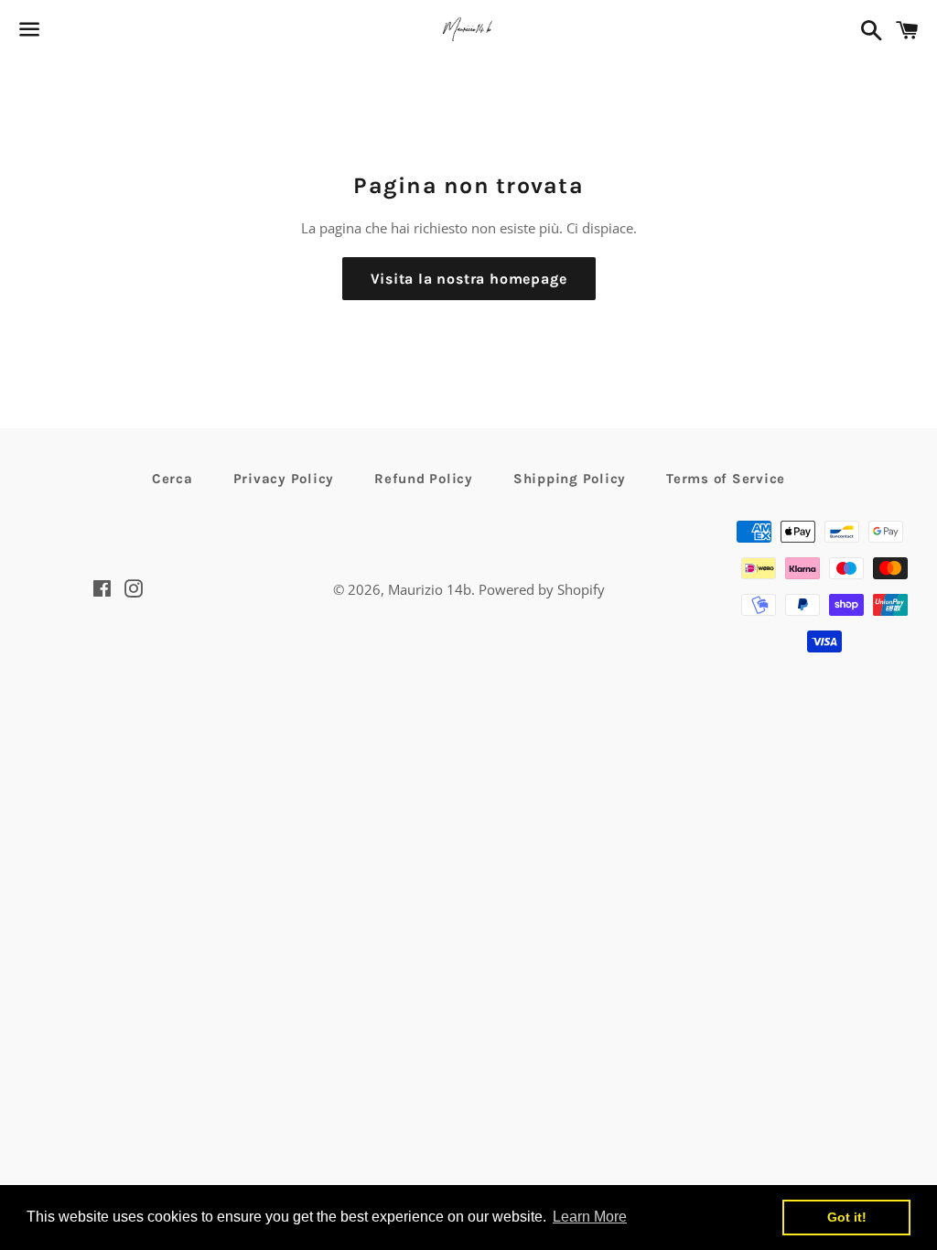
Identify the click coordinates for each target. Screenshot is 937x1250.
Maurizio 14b (429, 589)
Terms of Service (725, 478)
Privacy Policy (284, 478)
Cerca (172, 478)
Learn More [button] (590, 1216)
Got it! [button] (847, 1217)
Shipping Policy (569, 478)
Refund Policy (423, 478)
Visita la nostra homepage (469, 278)
